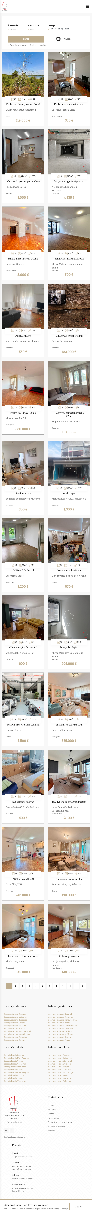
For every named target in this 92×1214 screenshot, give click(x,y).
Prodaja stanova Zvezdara (15, 1020)
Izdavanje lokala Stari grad (60, 1061)
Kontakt (51, 1130)
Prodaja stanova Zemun (14, 1040)
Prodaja (51, 1113)
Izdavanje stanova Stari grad (60, 1017)
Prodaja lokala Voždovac (15, 1064)
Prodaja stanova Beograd (15, 1014)
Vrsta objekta (33, 25)
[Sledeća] (76, 986)
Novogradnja (53, 1118)
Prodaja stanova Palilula (15, 1025)
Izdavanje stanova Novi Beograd (62, 1020)
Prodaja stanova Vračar (14, 1022)
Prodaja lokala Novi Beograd (16, 1058)
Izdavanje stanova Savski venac (62, 1025)
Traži (26, 39)
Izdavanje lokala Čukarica (59, 1069)
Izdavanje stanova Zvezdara (60, 1028)
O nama (51, 1105)
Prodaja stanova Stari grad (16, 1028)
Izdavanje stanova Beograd (60, 1014)
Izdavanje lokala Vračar (58, 1067)
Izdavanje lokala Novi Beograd (61, 1072)
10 (70, 986)
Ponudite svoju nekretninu (60, 1122)
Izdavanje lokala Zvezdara (59, 1064)
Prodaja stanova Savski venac (17, 1034)
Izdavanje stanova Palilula (60, 1031)
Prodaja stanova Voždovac (15, 1017)
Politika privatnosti (57, 1126)
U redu (79, 1207)
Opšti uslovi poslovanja (14, 1137)
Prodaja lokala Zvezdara (14, 1075)
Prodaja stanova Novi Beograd (17, 1031)
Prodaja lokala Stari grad (15, 1067)
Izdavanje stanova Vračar (59, 1022)
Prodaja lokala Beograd (14, 1055)
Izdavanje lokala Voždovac (60, 1058)
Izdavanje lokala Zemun (58, 1075)
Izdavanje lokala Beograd (59, 1055)
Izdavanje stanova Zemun (59, 1037)
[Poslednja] (83, 986)
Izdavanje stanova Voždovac (60, 1034)
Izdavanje (52, 1109)
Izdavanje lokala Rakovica (59, 1081)
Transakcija (13, 25)
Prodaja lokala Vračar (13, 1061)
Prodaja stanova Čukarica (15, 1037)
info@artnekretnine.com (22, 1157)
